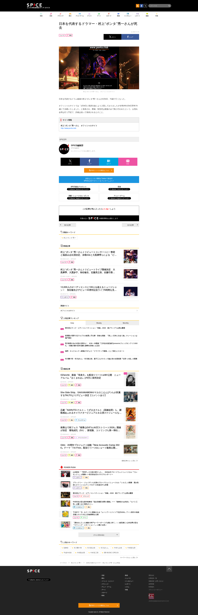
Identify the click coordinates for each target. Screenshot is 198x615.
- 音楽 (102, 575)
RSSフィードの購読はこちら (100, 170)
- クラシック (105, 584)
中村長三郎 (94, 552)
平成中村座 (68, 552)
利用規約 (151, 587)
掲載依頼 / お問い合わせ (156, 581)
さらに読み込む (99, 535)
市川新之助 (91, 548)
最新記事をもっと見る (128, 461)
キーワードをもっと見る (127, 557)
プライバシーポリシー (155, 590)
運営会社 (151, 575)
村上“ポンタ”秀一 (70, 238)
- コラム (126, 587)
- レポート (127, 584)
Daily (72, 323)
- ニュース (127, 578)
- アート (103, 590)
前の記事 (67, 225)
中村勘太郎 (81, 552)
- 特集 (126, 590)
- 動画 (126, 575)
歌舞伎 (66, 548)
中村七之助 (118, 548)
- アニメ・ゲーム (106, 587)
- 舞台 (102, 578)
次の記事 (130, 225)
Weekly (99, 323)
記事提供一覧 (153, 578)
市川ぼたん (105, 548)
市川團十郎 (78, 548)
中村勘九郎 (131, 548)
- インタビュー (128, 581)
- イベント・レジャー (107, 581)
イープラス (63, 563)
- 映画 (102, 595)
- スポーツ (104, 592)
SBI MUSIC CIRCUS (111, 552)
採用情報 (151, 584)
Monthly (126, 323)
